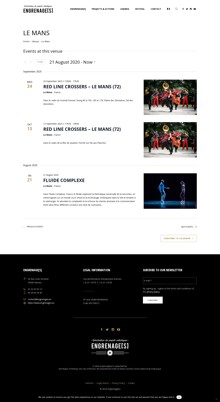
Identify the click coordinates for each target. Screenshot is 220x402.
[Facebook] (183, 9)
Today (40, 61)
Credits (131, 383)
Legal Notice (103, 383)
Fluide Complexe (64, 180)
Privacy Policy (118, 383)
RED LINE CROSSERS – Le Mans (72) (82, 87)
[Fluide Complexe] (170, 191)
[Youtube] (194, 9)
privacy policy (153, 291)
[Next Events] (31, 62)
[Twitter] (186, 9)
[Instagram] (190, 9)
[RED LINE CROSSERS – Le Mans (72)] (170, 97)
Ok (179, 397)
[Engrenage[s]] (110, 347)
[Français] (168, 9)
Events (26, 41)
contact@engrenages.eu (39, 299)
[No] (216, 399)
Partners (89, 383)
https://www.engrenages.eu (41, 302)
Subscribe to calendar (177, 238)
